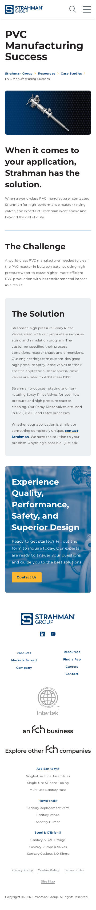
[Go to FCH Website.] (48, 730)
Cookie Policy (48, 870)
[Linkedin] (42, 635)
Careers (72, 666)
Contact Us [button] (27, 577)
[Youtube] (53, 635)
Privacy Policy (22, 870)
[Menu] (87, 9)
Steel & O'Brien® (48, 832)
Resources (72, 652)
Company (24, 668)
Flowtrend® (48, 801)
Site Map (48, 881)
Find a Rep (72, 659)
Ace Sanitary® (48, 769)
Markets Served (24, 660)
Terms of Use (74, 870)
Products (24, 653)
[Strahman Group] (24, 9)
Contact (72, 674)
